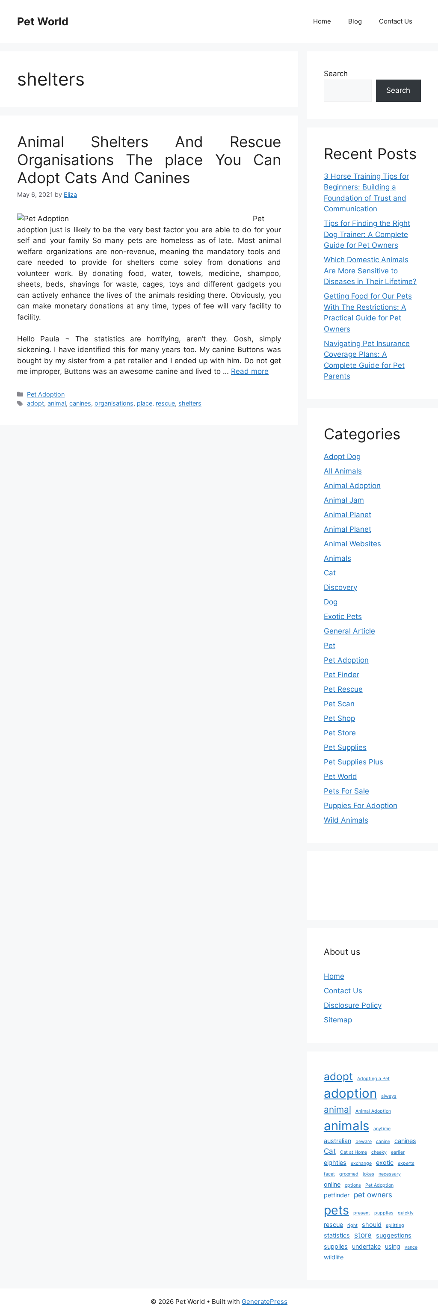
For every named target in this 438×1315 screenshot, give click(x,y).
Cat (330, 573)
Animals (337, 558)
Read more (250, 371)
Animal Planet (347, 514)
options (353, 1185)
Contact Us (395, 21)
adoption (350, 1093)
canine (383, 1141)
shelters (189, 403)
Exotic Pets (343, 616)
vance (411, 1247)
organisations (114, 403)
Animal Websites (352, 543)
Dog (330, 602)
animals (346, 1125)
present (361, 1213)
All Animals (343, 471)
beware (363, 1141)
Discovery (340, 587)
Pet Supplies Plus (353, 762)
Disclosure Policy (353, 1005)
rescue (165, 403)
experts (406, 1163)
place (144, 403)
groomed (348, 1174)
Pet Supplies (345, 747)
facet (329, 1174)
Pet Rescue (343, 689)
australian (337, 1140)
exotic (385, 1162)
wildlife (333, 1257)
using (392, 1246)
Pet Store (340, 733)
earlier (398, 1152)
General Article (349, 631)
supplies (336, 1246)
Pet (329, 645)
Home (322, 21)
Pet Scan (339, 703)
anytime (382, 1128)
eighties (335, 1162)
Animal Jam (344, 500)
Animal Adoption (352, 485)
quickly (406, 1213)
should (372, 1224)
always (389, 1096)
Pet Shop (339, 718)
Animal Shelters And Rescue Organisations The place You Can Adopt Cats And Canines (149, 160)
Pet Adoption (46, 394)
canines (80, 403)
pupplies (384, 1213)
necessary (390, 1174)
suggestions (393, 1235)
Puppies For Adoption (360, 805)
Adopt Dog (342, 456)
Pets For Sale (346, 791)
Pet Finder (341, 674)
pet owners (373, 1195)
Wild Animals (346, 820)
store (363, 1235)
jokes (368, 1174)
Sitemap (338, 1020)
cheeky (379, 1152)
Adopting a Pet (373, 1078)
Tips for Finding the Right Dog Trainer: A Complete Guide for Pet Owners (367, 234)
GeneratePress (264, 1301)
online (332, 1184)
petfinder (336, 1195)
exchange (361, 1163)
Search (336, 73)
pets (336, 1209)
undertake (366, 1246)
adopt (35, 403)
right (352, 1225)
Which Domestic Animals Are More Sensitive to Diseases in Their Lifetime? (370, 270)
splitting (395, 1225)
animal (56, 403)
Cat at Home (353, 1152)
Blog (355, 21)
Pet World (42, 21)
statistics (337, 1235)
